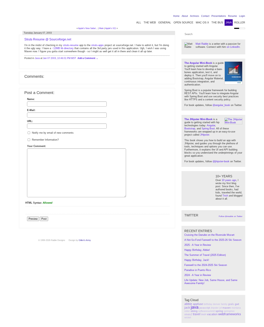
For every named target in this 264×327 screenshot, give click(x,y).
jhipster (215, 308)
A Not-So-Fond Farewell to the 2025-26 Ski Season (212, 239)
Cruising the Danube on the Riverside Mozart (209, 234)
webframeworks (229, 314)
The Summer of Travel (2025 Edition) (205, 255)
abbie (188, 304)
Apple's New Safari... (87, 28)
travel (196, 314)
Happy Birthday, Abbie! (197, 249)
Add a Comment (86, 58)
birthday (208, 304)
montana (236, 308)
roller (187, 311)
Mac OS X (202, 22)
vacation (212, 314)
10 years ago (229, 180)
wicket (187, 317)
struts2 (188, 314)
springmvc (229, 311)
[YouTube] (236, 8)
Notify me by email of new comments (53, 132)
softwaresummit (206, 311)
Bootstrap (189, 128)
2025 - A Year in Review (197, 244)
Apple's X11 (110, 28)
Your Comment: (36, 146)
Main (101, 28)
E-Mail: (31, 110)
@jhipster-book (221, 161)
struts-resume (70, 45)
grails (231, 304)
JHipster (204, 134)
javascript (204, 307)
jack (187, 307)
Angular (211, 125)
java (194, 307)
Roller (239, 22)
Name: (31, 99)
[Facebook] (218, 8)
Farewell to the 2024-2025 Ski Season (205, 265)
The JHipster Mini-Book (198, 119)
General (164, 22)
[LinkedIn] (230, 8)
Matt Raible (202, 43)
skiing (194, 310)
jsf (220, 308)
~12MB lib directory (63, 48)
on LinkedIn (233, 46)
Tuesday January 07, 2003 (38, 33)
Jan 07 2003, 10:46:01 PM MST (59, 58)
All (138, 22)
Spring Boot (208, 128)
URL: (30, 121)
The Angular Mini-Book (198, 62)
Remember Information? (45, 139)
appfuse (198, 304)
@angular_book (221, 105)
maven (226, 307)
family (224, 304)
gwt (237, 304)
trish (203, 314)
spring (219, 310)
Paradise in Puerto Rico (197, 270)
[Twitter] (224, 8)
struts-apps (97, 45)
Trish (225, 195)
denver (216, 304)
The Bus (217, 22)
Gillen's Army (85, 240)
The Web (150, 22)
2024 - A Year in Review (197, 275)
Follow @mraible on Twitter (230, 216)
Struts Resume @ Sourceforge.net (47, 39)
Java (229, 22)
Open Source (183, 22)
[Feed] (242, 8)
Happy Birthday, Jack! (196, 260)
